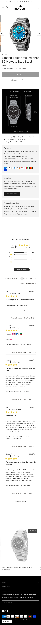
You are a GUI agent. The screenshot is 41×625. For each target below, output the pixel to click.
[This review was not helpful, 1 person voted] (33, 400)
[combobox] (28, 284)
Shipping (14, 80)
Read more (22, 387)
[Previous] (2, 33)
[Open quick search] (7, 7)
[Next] (39, 33)
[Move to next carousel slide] (39, 548)
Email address (8, 600)
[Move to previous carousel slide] (2, 548)
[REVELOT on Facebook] (3, 611)
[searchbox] (13, 278)
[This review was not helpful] (33, 446)
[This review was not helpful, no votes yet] (33, 318)
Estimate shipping (12, 194)
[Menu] (3, 7)
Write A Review (22, 270)
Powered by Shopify (24, 620)
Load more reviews (20, 502)
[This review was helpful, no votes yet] (30, 318)
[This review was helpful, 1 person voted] (30, 494)
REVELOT (5, 54)
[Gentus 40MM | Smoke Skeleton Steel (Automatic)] (20, 545)
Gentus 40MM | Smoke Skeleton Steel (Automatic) (18, 567)
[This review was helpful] (30, 400)
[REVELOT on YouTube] (7, 611)
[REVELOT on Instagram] (5, 611)
